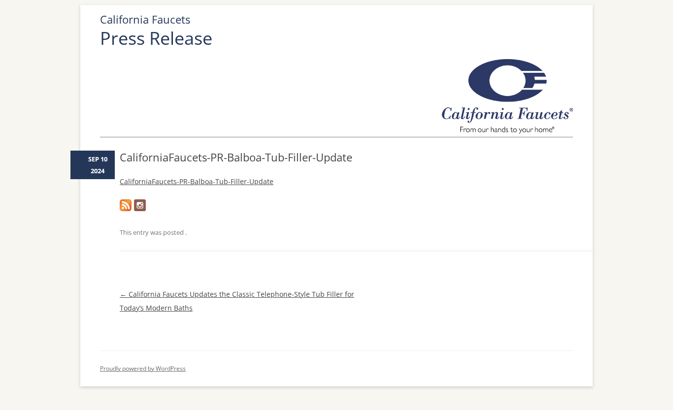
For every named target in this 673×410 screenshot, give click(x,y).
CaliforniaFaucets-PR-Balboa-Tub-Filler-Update (196, 181)
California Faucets (145, 19)
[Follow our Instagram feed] (140, 205)
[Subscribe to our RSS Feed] (126, 205)
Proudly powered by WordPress (143, 368)
